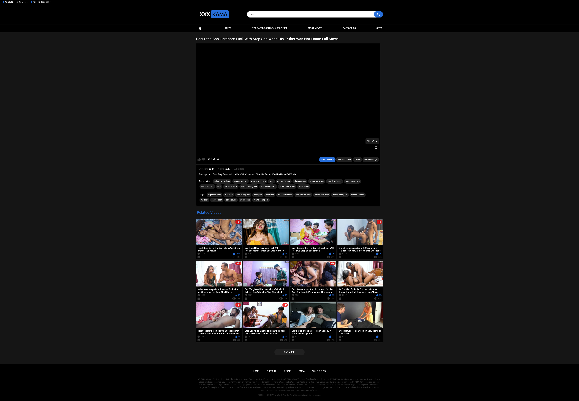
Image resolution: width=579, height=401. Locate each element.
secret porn (217, 200)
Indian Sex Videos (222, 181)
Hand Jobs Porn (353, 181)
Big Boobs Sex (283, 181)
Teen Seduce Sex (287, 186)
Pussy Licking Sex (249, 186)
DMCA (302, 371)
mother (204, 200)
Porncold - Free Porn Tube (43, 2)
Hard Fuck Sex (207, 186)
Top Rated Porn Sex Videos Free (269, 28)
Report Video (344, 160)
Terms (287, 371)
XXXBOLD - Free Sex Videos (16, 2)
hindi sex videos (285, 195)
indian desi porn (322, 195)
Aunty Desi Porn (258, 181)
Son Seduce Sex (268, 186)
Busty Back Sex (317, 181)
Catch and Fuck (335, 181)
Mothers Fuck (231, 186)
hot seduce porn (303, 195)
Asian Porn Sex (240, 181)
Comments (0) (370, 160)
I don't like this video (203, 159)
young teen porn (261, 200)
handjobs (258, 195)
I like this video (199, 159)
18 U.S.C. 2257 (319, 371)
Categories (349, 28)
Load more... (289, 352)
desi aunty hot (243, 195)
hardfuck (270, 195)
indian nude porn (340, 195)
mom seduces (357, 195)
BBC (271, 181)
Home (200, 28)
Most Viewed (315, 28)
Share (357, 160)
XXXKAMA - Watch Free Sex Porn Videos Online (286, 395)
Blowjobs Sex (300, 181)
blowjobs (229, 195)
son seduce (231, 200)
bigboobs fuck (214, 195)
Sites (379, 28)
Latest (227, 28)
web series (245, 200)
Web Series (304, 186)
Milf (219, 186)
